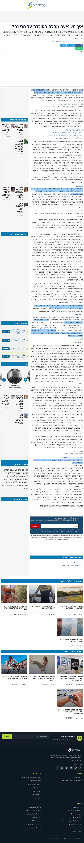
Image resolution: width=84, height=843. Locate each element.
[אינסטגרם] (57, 768)
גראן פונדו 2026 (77, 817)
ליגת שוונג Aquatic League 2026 (72, 821)
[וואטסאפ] (62, 768)
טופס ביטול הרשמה (35, 781)
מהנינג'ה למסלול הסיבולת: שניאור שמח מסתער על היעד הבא (15, 678)
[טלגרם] (75, 768)
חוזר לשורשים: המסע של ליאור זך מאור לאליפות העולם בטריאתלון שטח (15, 608)
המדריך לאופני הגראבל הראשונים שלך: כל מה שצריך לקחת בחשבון (19, 419)
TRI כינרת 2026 (77, 807)
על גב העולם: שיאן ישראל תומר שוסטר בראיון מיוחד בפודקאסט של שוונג (19, 192)
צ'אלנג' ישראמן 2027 (35, 807)
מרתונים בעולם (77, 828)
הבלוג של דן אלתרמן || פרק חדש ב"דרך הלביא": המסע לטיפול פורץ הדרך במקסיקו (19, 401)
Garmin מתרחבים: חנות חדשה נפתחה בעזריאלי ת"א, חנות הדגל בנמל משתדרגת (71, 678)
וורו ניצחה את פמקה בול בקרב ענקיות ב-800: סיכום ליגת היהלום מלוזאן (6, 192)
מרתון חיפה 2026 (36, 821)
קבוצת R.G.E (37, 794)
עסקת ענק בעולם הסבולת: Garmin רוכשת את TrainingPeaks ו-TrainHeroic (70, 712)
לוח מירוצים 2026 (76, 831)
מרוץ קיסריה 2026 (76, 814)
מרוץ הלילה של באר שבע (34, 814)
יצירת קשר (38, 798)
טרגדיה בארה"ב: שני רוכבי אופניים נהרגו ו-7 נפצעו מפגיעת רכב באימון (19, 208)
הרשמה (7, 737)
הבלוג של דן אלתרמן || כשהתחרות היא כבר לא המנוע (42, 607)
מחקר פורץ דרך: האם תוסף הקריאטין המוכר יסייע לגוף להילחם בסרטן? (5, 400)
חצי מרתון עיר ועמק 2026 (74, 824)
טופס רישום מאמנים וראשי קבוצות (31, 777)
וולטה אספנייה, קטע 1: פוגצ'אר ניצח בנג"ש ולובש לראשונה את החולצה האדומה (19, 145)
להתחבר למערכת (76, 565)
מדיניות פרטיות (36, 788)
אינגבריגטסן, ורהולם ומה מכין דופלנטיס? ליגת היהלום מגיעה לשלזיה (6, 129)
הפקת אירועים (77, 777)
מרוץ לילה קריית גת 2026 (74, 811)
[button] (79, 45)
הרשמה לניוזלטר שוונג (34, 784)
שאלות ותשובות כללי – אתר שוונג (72, 781)
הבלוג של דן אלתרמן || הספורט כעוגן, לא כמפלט (71, 640)
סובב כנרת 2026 (36, 817)
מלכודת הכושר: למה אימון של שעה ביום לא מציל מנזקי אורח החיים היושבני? (42, 678)
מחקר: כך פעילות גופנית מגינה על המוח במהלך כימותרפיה (71, 607)
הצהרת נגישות (37, 791)
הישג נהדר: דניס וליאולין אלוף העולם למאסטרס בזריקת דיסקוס (19, 128)
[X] (71, 768)
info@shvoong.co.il (50, 540)
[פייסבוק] (80, 768)
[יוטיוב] (66, 768)
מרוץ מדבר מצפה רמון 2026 (33, 824)
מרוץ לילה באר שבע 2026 (33, 811)
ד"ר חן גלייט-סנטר (14, 386)
